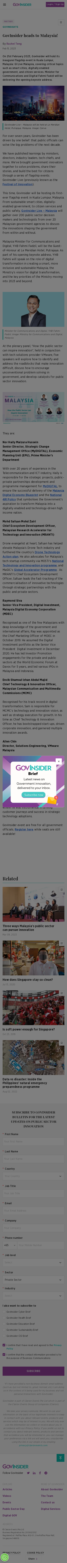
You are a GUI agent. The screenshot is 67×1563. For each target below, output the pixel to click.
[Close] (59, 761)
